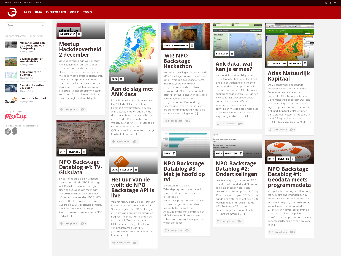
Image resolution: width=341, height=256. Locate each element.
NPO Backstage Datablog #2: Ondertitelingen (236, 169)
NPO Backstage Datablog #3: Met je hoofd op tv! (184, 171)
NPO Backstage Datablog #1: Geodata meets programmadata (289, 176)
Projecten (222, 53)
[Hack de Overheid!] (12, 10)
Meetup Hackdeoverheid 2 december (80, 49)
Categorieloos (277, 63)
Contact (39, 2)
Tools (87, 12)
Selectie (38, 36)
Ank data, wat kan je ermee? (234, 66)
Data (38, 12)
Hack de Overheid (23, 2)
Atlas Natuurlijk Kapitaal (289, 76)
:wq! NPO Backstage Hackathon (177, 61)
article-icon (79, 34)
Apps (27, 12)
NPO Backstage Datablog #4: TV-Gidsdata (80, 167)
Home (8, 2)
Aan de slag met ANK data (132, 91)
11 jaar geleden (70, 109)
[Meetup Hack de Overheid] (16, 116)
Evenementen (56, 12)
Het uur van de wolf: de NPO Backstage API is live (132, 187)
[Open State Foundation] (11, 131)
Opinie (74, 12)
